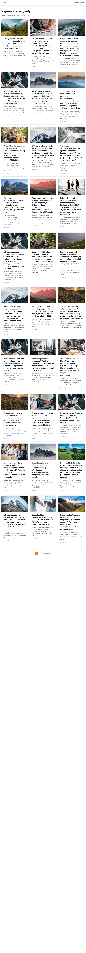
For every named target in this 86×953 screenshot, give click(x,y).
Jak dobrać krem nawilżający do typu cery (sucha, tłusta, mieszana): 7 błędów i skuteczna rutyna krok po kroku (42, 520)
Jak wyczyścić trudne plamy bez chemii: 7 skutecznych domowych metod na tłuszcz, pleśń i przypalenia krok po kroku (42, 257)
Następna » (47, 553)
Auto (3, 2)
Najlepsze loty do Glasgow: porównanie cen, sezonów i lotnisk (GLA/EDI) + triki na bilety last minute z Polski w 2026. (71, 418)
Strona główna (80, 3)
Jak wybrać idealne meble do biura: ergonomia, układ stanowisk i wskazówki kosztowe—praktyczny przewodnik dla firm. (14, 43)
